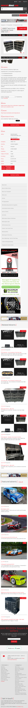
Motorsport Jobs (6, 221)
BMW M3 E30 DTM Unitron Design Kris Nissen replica (12, 592)
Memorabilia (5, 231)
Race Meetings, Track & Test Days (10, 238)
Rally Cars (4, 195)
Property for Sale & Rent (7, 245)
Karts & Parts (5, 211)
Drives (3, 198)
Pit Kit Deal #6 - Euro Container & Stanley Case (11, 380)
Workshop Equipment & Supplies (9, 205)
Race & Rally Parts (6, 188)
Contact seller (14, 125)
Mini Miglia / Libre (5, 509)
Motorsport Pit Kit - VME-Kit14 (7, 465)
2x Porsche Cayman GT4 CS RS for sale (9, 537)
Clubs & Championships (7, 241)
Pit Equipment (9, 24)
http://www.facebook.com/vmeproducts (10, 113)
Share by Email (8, 166)
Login (20, 1)
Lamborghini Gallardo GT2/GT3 (7, 564)
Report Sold (8, 169)
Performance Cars (6, 225)
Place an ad (24, 15)
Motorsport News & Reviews (8, 218)
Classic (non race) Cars (7, 228)
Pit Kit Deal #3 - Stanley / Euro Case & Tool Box (11, 437)
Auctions (4, 215)
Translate (5, 98)
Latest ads (15, 15)
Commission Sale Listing (7, 208)
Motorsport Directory (7, 235)
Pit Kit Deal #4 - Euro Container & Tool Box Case (11, 352)
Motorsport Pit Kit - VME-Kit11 (7, 408)
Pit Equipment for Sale (17, 24)
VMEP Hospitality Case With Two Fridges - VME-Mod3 (12, 619)
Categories (3, 24)
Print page (8, 167)
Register (25, 1)
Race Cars (4, 185)
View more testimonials (15, 659)
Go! (25, 8)
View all (21, 482)
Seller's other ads (15, 139)
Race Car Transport (6, 191)
